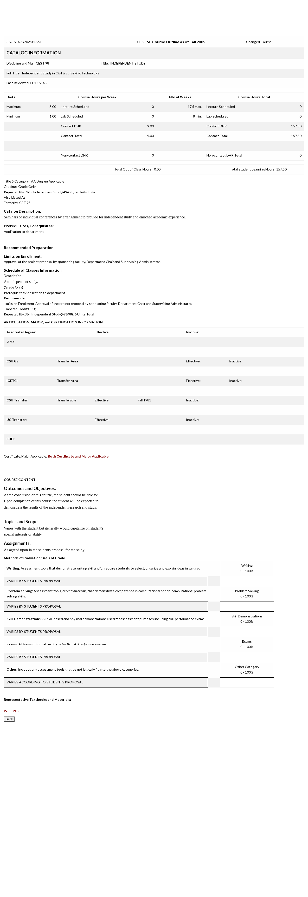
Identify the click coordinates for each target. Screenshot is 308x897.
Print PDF (11, 711)
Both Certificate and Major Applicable (78, 456)
